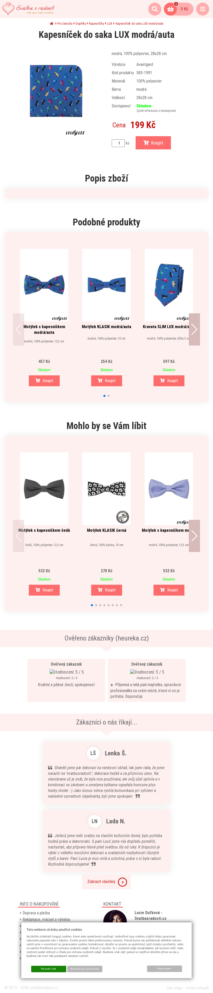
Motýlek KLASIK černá (106, 530)
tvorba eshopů (197, 987)
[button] (18, 329)
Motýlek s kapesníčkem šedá (44, 530)
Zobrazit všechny (101, 881)
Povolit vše (48, 969)
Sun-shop (174, 987)
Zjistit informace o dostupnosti (156, 111)
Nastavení (164, 968)
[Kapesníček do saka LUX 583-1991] (55, 91)
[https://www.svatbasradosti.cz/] (29, 9)
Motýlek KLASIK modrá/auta (106, 326)
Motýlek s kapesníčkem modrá (169, 530)
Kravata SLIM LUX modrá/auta (169, 326)
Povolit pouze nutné (84, 969)
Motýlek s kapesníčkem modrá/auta (44, 329)
